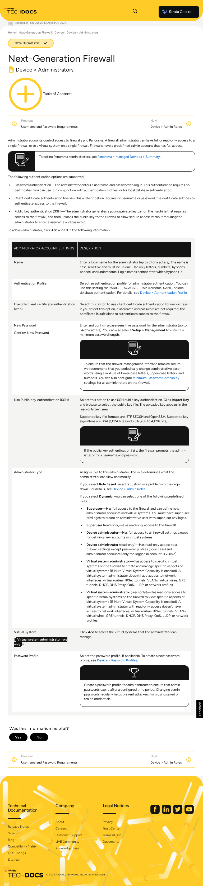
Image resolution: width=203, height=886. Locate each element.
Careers (61, 828)
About (60, 822)
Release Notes (18, 826)
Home (12, 32)
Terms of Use (112, 835)
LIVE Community (67, 842)
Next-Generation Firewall (35, 32)
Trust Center (112, 828)
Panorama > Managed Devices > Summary (129, 157)
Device (59, 32)
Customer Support (69, 835)
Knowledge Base (67, 848)
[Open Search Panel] (135, 12)
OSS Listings (17, 853)
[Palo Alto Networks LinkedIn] (167, 813)
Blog (11, 840)
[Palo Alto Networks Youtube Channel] (189, 813)
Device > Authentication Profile (163, 293)
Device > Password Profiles (117, 660)
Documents (111, 842)
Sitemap (14, 859)
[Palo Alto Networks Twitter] (178, 813)
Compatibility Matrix (22, 846)
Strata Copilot (180, 12)
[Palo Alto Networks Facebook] (155, 813)
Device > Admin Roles (129, 489)
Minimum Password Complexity (156, 378)
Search (13, 833)
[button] (199, 709)
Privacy (108, 822)
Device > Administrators (82, 32)
